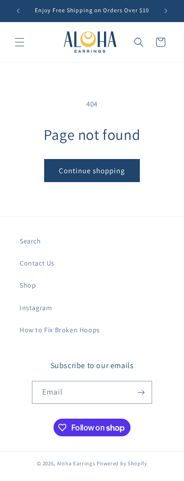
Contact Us (37, 263)
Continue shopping (92, 170)
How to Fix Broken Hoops (60, 329)
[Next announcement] (166, 11)
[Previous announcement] (18, 11)
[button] (19, 42)
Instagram (36, 307)
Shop (28, 285)
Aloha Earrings (76, 463)
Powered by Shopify (122, 463)
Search (30, 241)
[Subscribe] (141, 392)
